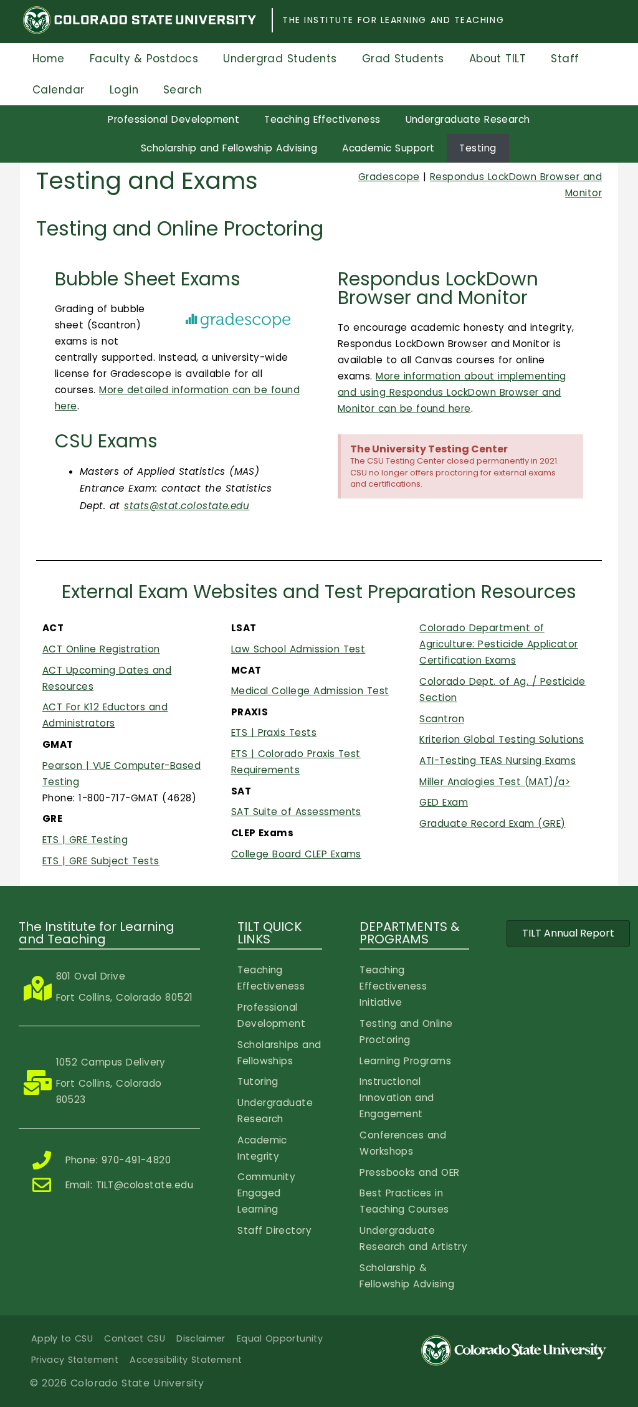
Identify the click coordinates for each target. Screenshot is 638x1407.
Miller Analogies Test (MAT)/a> (494, 781)
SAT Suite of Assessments (296, 811)
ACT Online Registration (101, 649)
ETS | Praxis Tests (274, 732)
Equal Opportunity (280, 1338)
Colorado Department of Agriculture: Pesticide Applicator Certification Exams (498, 644)
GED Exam (443, 802)
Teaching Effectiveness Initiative (393, 986)
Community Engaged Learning (266, 1193)
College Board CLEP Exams (296, 854)
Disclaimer (201, 1338)
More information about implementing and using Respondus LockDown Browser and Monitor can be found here (452, 392)
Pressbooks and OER (409, 1172)
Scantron (441, 718)
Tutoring (258, 1081)
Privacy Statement (74, 1359)
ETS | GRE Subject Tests (101, 860)
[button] (568, 933)
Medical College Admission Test (310, 690)
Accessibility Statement (186, 1359)
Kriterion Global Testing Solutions (501, 739)
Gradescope (389, 176)
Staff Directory (274, 1230)
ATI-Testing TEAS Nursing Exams (497, 760)
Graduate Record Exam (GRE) (492, 823)
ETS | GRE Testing (85, 839)
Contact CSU (134, 1338)
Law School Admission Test (298, 649)
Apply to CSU (62, 1338)
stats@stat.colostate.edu (186, 505)
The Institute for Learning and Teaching (393, 20)
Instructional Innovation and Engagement (396, 1097)
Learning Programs (405, 1060)
